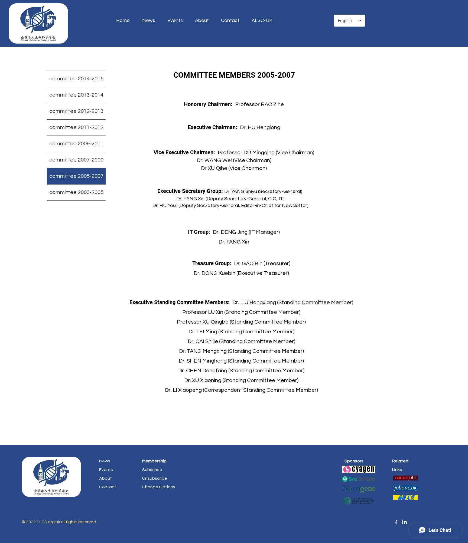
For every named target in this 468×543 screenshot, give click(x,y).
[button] (264, 20)
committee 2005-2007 (76, 176)
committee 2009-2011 (76, 143)
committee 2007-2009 (76, 160)
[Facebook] (396, 522)
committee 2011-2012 (76, 127)
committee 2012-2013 (76, 111)
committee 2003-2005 (76, 192)
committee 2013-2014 (76, 95)
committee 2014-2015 (76, 78)
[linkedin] (404, 522)
